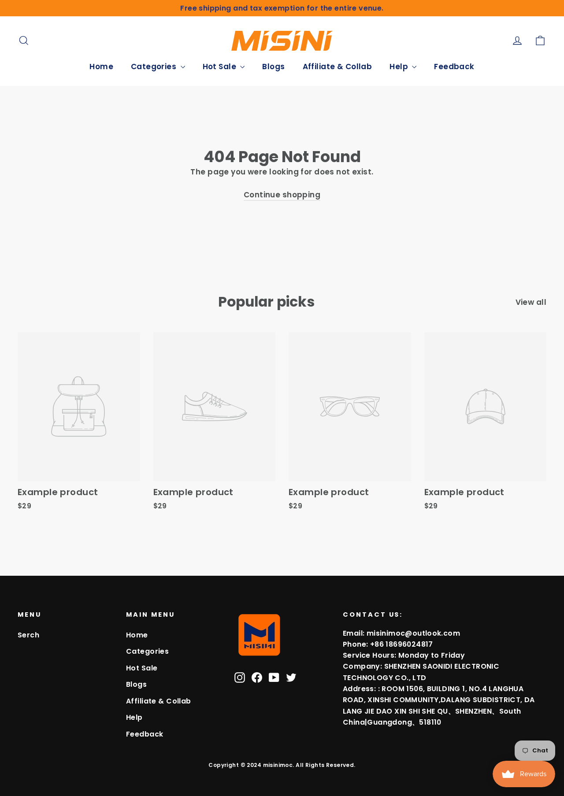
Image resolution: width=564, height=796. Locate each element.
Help (400, 66)
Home (101, 66)
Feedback (454, 66)
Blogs (273, 66)
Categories (154, 66)
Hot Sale (220, 66)
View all (531, 302)
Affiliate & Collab (337, 66)
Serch (28, 635)
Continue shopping (282, 194)
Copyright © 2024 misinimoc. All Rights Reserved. (281, 765)
